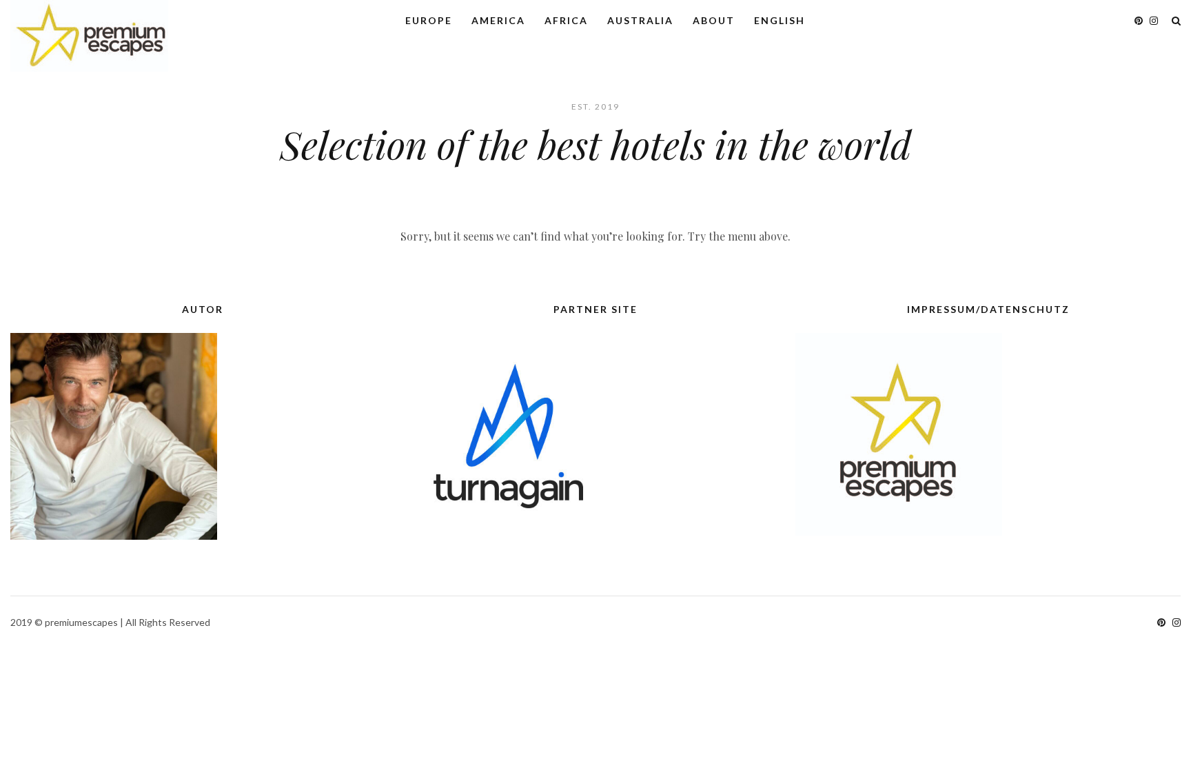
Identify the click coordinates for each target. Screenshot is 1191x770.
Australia (640, 20)
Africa (566, 20)
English (779, 20)
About (714, 20)
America (498, 20)
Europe (428, 20)
